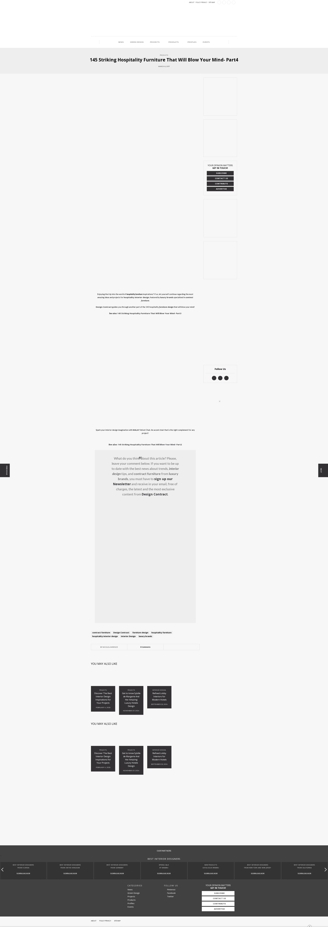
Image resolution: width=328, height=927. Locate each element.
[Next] (103, 319)
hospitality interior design (105, 636)
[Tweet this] (181, 647)
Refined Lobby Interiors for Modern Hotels (159, 696)
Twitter (170, 896)
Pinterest (171, 889)
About (93, 921)
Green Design (137, 42)
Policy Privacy (105, 921)
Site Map (117, 921)
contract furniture (101, 632)
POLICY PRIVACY (201, 2)
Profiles (192, 42)
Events (206, 42)
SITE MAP (212, 2)
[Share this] (178, 647)
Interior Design (128, 636)
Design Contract (121, 632)
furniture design (140, 632)
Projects (155, 42)
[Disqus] (145, 811)
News (121, 42)
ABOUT (191, 2)
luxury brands (145, 636)
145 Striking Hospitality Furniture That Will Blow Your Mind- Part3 (149, 313)
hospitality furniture (161, 632)
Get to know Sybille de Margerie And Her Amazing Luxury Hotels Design (131, 700)
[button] (325, 869)
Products (173, 42)
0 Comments (145, 647)
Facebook (171, 893)
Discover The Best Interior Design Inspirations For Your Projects (103, 698)
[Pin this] (185, 647)
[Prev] (97, 319)
